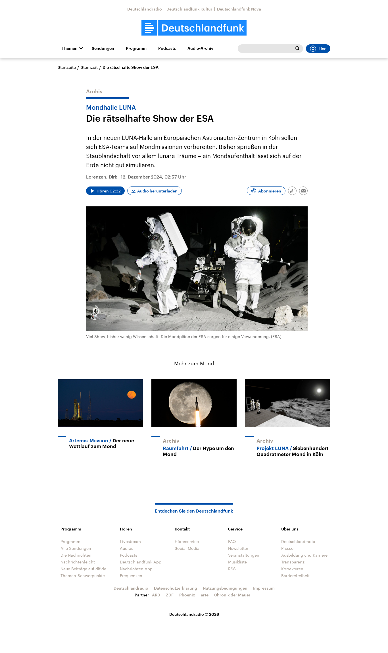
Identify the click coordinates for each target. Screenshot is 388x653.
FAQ (232, 541)
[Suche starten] (297, 48)
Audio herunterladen (157, 190)
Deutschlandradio (144, 9)
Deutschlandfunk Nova (239, 9)
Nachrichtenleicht (78, 561)
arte (204, 594)
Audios (126, 548)
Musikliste (237, 561)
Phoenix (187, 594)
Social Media (187, 548)
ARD (156, 594)
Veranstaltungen (243, 555)
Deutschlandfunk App (140, 561)
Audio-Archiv (200, 48)
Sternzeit (89, 67)
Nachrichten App (136, 568)
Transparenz (292, 561)
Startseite (67, 67)
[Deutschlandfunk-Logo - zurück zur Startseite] (194, 28)
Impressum (264, 588)
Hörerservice (187, 541)
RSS (232, 568)
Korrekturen (292, 568)
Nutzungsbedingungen (225, 588)
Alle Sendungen (76, 548)
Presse (287, 548)
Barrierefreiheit (295, 575)
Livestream (130, 541)
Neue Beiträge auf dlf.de (83, 568)
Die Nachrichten (76, 555)
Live (322, 49)
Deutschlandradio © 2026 (194, 614)
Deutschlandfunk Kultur (189, 9)
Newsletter (238, 548)
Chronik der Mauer (232, 594)
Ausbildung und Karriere (304, 555)
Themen (70, 48)
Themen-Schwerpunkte (83, 575)
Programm (136, 48)
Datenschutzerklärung (175, 588)
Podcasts (167, 48)
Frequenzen (131, 575)
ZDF (170, 594)
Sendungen (103, 48)
